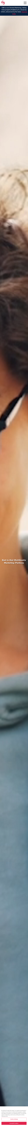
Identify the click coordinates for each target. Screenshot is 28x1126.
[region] (14, 1116)
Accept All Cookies (14, 1123)
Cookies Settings (14, 1119)
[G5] (6, 2)
